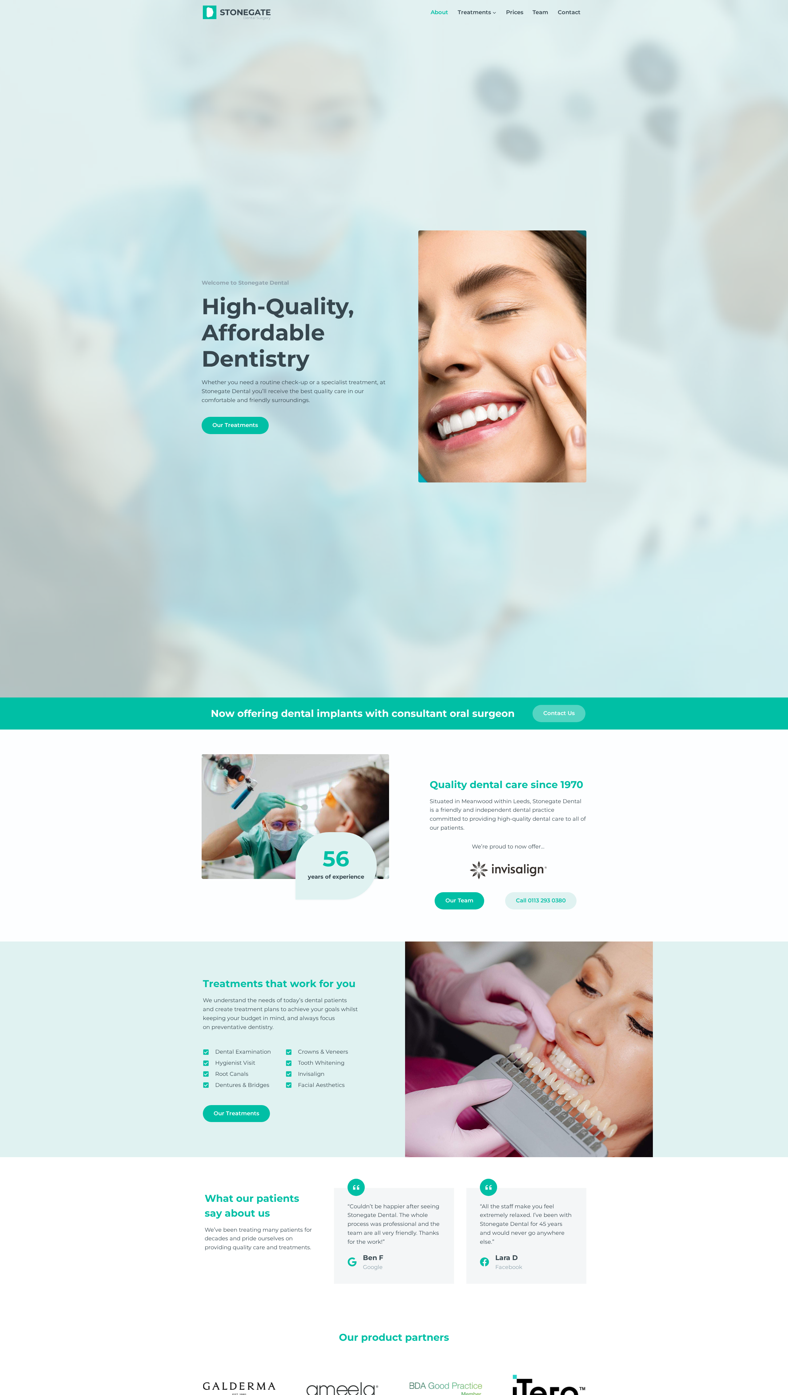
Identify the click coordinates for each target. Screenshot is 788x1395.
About (439, 12)
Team (540, 12)
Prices (514, 12)
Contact (569, 12)
